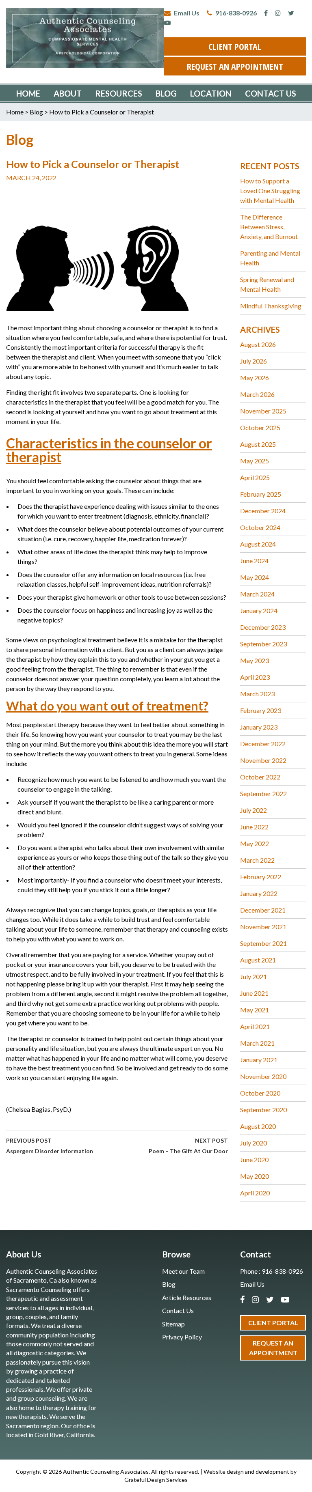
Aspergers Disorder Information (49, 1145)
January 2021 (258, 1060)
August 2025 (258, 444)
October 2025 (260, 427)
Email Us (186, 13)
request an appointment (235, 66)
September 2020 (263, 1109)
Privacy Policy (182, 1337)
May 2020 (254, 1176)
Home (28, 93)
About (68, 93)
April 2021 (255, 1026)
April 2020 (255, 1193)
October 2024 (260, 527)
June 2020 (254, 1159)
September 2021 (263, 943)
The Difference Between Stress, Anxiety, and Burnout (269, 226)
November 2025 (263, 411)
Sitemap (173, 1324)
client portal (234, 46)
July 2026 (253, 361)
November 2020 (263, 1076)
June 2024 (254, 560)
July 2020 (253, 1143)
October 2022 (260, 777)
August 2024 (258, 544)
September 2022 (263, 793)
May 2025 (254, 461)
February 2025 (260, 494)
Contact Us (270, 93)
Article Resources (186, 1297)
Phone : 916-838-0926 (271, 1271)
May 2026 (254, 377)
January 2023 (258, 727)
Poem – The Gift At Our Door (188, 1145)
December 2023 (263, 627)
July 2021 (253, 976)
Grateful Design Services (156, 1479)
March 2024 (257, 594)
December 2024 (263, 511)
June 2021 (254, 993)
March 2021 (257, 1043)
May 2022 (254, 843)
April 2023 (255, 677)
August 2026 (258, 344)
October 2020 (260, 1093)
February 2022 (260, 877)
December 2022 (263, 743)
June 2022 (254, 827)
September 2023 (263, 644)
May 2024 (254, 577)
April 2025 (255, 477)
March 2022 (257, 860)
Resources (118, 93)
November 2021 (263, 926)
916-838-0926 (235, 13)
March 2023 (257, 694)
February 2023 (260, 710)
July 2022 (253, 810)
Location (211, 93)
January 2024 (258, 610)
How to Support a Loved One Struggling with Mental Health (270, 190)
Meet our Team (183, 1271)
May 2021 (254, 1010)
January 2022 (258, 893)
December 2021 (263, 910)
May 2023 (254, 660)
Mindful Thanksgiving (270, 306)
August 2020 (258, 1126)
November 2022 (263, 760)
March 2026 (257, 394)
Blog (166, 93)
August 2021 (258, 960)
